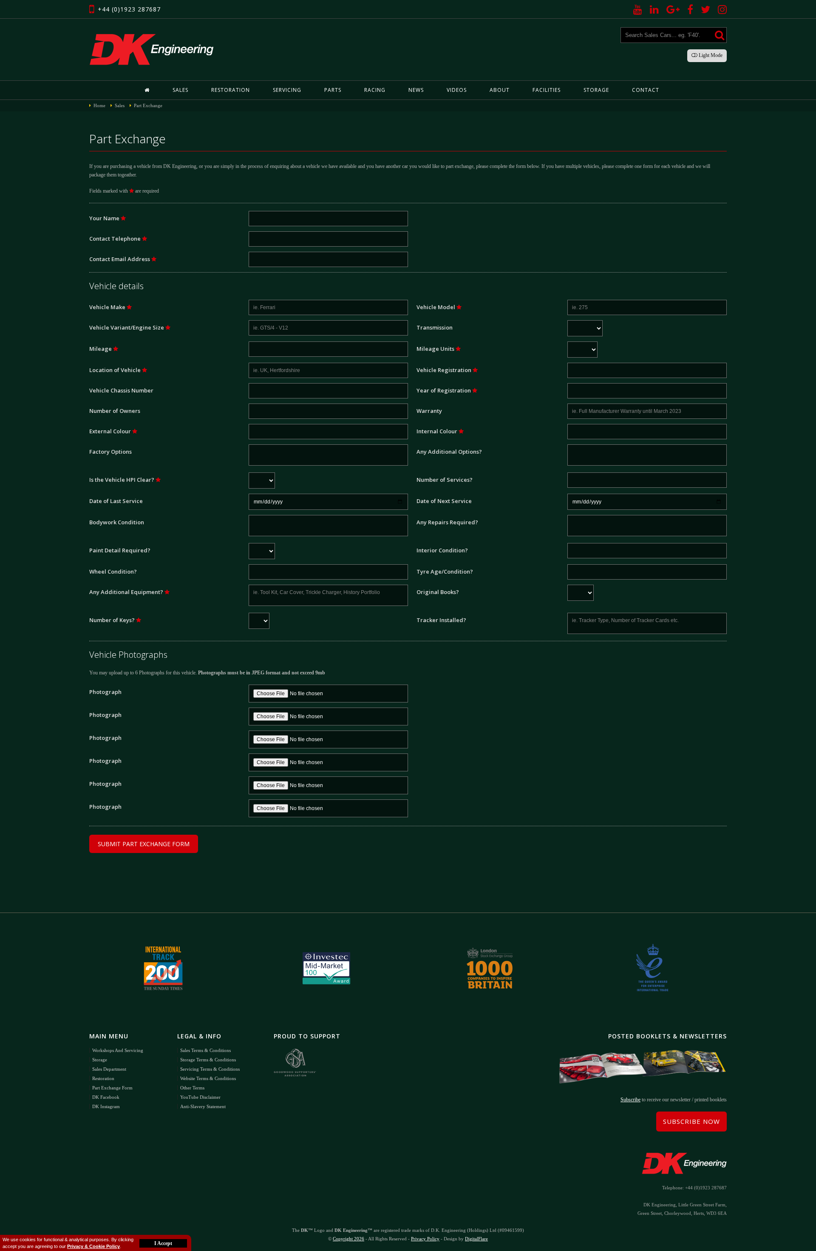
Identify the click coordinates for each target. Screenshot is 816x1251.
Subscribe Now (691, 1121)
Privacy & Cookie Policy (93, 1246)
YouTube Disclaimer (200, 1097)
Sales (180, 90)
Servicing (287, 90)
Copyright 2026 (348, 1238)
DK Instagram (106, 1106)
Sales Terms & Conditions (205, 1050)
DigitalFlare (476, 1238)
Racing (374, 90)
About (500, 90)
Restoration (230, 90)
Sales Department (109, 1069)
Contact (645, 90)
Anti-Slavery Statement (203, 1106)
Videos (457, 90)
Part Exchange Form (112, 1087)
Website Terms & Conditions (208, 1078)
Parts (332, 90)
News (416, 90)
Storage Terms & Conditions (208, 1059)
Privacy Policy (425, 1238)
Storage (596, 90)
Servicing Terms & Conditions (210, 1069)
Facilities (547, 90)
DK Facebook (105, 1097)
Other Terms (192, 1087)
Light (709, 55)
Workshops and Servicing (117, 1050)
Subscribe (630, 1100)
